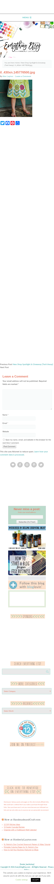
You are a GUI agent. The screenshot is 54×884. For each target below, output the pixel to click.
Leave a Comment (23, 76)
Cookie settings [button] (22, 880)
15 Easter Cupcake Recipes (14, 827)
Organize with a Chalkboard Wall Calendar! (20, 830)
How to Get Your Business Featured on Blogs (21, 850)
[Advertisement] (27, 245)
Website (6, 431)
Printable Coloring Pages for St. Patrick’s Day (21, 847)
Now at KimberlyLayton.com (20, 839)
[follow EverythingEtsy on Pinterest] (27, 746)
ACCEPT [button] (35, 880)
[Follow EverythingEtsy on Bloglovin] (27, 589)
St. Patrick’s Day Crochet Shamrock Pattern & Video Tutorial (27, 844)
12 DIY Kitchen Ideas (12, 825)
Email (5, 423)
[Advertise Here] (22, 794)
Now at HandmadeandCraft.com (22, 819)
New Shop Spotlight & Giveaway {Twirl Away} (33, 364)
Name (5, 415)
